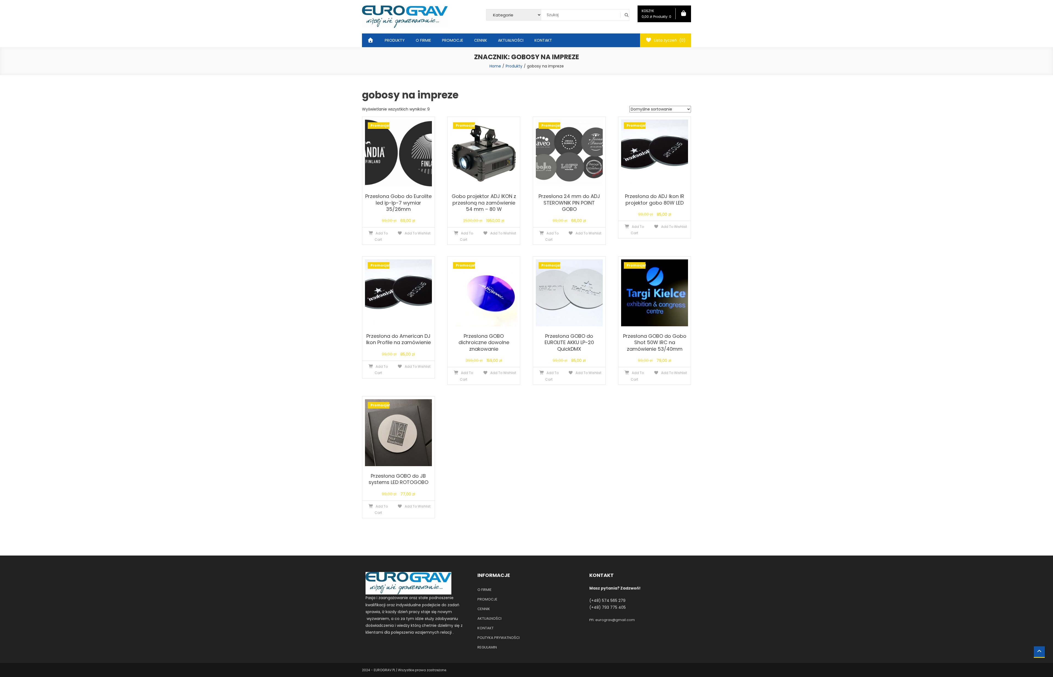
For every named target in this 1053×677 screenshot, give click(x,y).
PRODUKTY (395, 40)
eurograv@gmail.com (615, 619)
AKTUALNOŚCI (510, 40)
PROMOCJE (452, 40)
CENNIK (480, 40)
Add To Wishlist (417, 233)
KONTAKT (543, 40)
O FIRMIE (423, 40)
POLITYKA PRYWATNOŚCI (498, 637)
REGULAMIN (487, 647)
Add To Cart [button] (381, 236)
